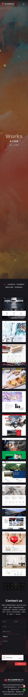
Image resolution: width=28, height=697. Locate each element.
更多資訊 (11, 317)
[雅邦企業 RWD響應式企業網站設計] (14, 425)
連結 (19, 317)
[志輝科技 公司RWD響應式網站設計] (14, 308)
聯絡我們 (16, 2)
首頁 (11, 145)
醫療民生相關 (9, 287)
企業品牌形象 (11, 284)
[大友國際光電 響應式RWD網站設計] (14, 565)
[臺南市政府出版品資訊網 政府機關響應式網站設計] (14, 495)
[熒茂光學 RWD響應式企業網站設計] (14, 448)
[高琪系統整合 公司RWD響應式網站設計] (14, 331)
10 (19, 588)
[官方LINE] (24, 689)
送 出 (19, 664)
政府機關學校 (20, 284)
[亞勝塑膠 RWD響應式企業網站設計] (14, 401)
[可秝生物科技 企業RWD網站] (14, 355)
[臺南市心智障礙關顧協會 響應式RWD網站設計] (14, 542)
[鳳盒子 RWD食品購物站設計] (14, 378)
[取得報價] (24, 686)
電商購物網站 (18, 287)
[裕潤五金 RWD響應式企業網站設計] (14, 518)
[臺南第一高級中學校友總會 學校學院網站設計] (14, 472)
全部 (5, 284)
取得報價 (16, 5)
